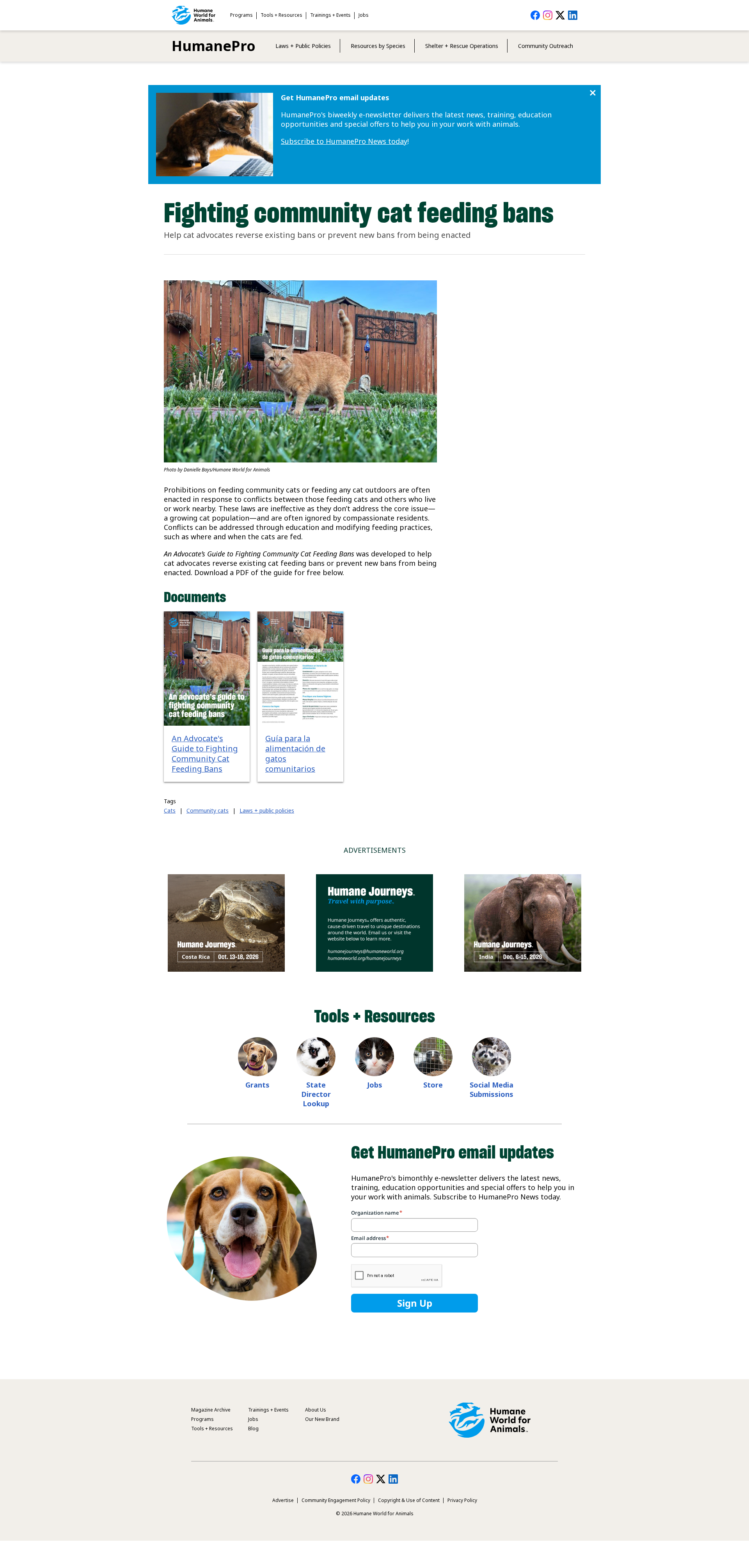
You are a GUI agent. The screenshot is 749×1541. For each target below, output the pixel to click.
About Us (315, 1409)
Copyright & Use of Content (409, 1500)
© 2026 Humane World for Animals (375, 1513)
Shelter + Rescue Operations (461, 46)
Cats (170, 810)
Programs (241, 15)
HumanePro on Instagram (547, 15)
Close (593, 93)
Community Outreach (545, 46)
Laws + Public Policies (303, 46)
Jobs (364, 15)
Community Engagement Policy (336, 1500)
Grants (257, 1084)
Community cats (207, 810)
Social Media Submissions (491, 1089)
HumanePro (214, 45)
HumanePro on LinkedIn (572, 15)
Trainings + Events (330, 15)
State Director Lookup (316, 1094)
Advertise (283, 1500)
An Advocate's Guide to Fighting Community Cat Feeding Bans (205, 753)
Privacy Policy (462, 1500)
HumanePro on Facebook (535, 15)
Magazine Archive (211, 1409)
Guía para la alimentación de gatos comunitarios (295, 753)
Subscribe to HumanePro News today (344, 141)
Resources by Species (378, 46)
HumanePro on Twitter (560, 15)
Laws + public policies (267, 810)
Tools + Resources (281, 15)
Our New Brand (322, 1419)
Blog (253, 1428)
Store (433, 1084)
